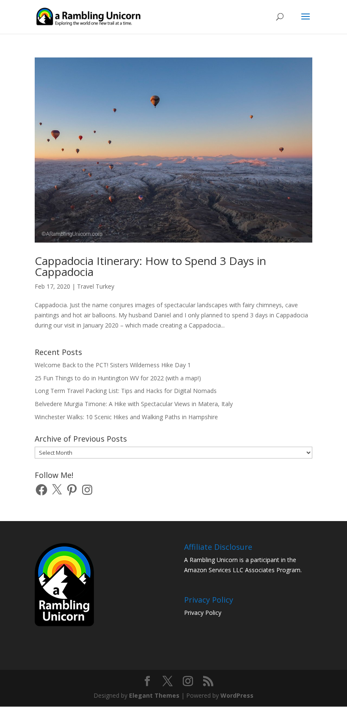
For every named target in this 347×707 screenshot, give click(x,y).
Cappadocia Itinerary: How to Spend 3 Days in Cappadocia (150, 266)
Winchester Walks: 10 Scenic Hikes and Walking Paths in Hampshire (126, 417)
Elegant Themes (154, 695)
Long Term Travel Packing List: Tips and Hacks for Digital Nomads (126, 391)
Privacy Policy (202, 613)
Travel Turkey (95, 286)
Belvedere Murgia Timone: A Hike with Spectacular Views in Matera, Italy (134, 404)
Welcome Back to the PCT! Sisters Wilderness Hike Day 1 (113, 365)
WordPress (236, 695)
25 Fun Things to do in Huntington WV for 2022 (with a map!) (118, 378)
